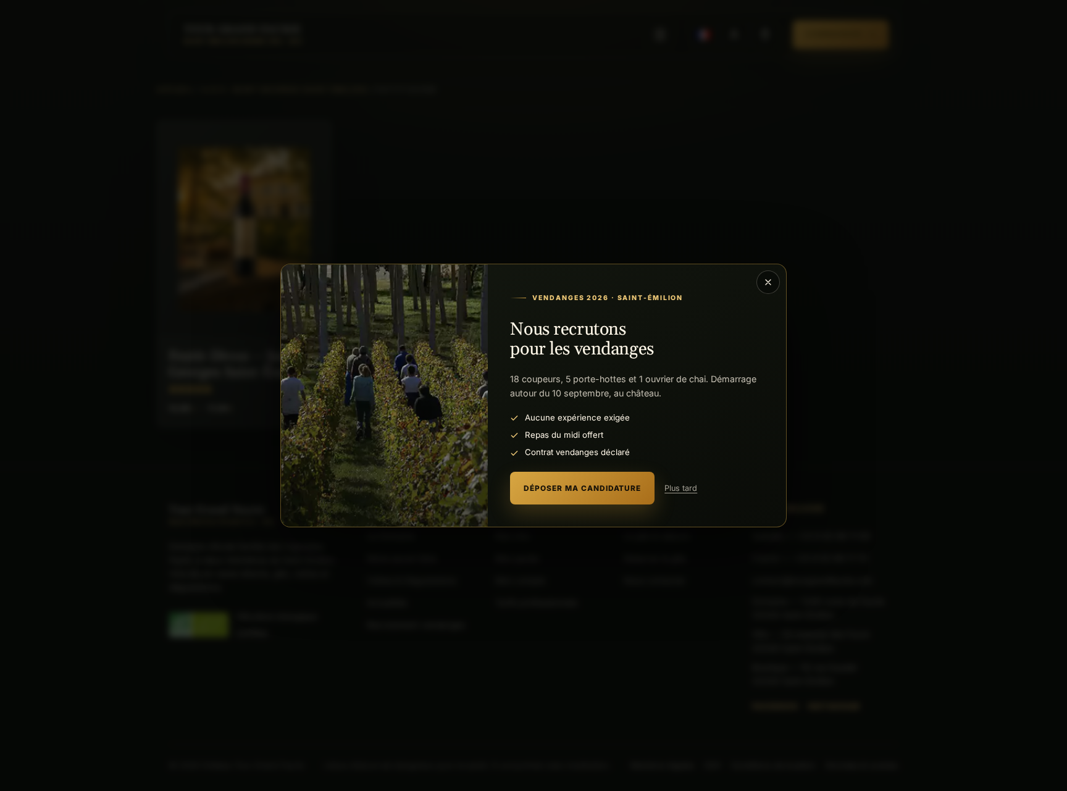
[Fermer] (768, 282)
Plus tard (680, 488)
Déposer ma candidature (582, 488)
